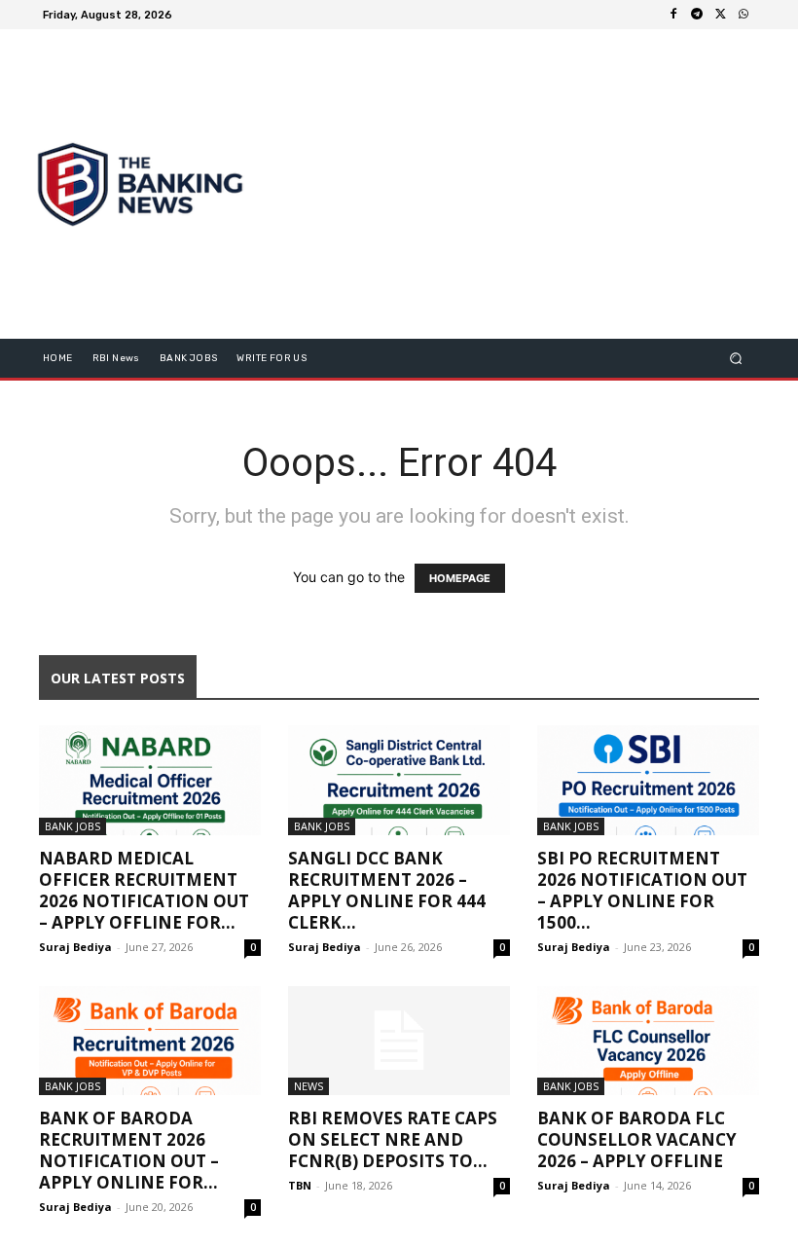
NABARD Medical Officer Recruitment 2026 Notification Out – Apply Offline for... (144, 890)
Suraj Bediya (75, 946)
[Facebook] (673, 14)
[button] (736, 359)
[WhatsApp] (743, 14)
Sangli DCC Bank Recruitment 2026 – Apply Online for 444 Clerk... (387, 890)
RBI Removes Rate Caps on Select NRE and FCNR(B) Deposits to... (392, 1139)
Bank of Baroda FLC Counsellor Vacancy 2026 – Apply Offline (637, 1139)
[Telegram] (696, 14)
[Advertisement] (530, 184)
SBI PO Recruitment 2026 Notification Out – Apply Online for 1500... (642, 890)
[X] (720, 14)
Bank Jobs (72, 826)
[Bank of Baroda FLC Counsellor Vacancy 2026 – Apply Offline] (648, 1041)
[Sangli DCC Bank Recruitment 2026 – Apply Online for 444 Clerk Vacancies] (399, 780)
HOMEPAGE (459, 578)
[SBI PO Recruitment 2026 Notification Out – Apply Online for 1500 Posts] (648, 780)
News (308, 1086)
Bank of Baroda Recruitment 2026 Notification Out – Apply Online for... (129, 1150)
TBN (299, 1185)
